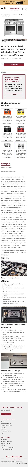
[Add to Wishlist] (2, 64)
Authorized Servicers (6, 425)
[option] (14, 27)
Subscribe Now (6, 414)
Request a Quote (5, 443)
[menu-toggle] (2, 9)
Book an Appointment (6, 441)
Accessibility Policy (6, 431)
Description (5, 164)
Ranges (20, 14)
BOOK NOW (14, 95)
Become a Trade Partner (7, 447)
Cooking (14, 14)
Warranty (3, 429)
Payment (3, 427)
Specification (6, 167)
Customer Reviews (8, 171)
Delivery (3, 421)
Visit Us (3, 445)
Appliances (7, 14)
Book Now (19, 3)
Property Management (7, 449)
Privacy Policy (19, 461)
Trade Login (4, 439)
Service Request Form (6, 423)
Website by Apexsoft (21, 463)
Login (2, 433)
